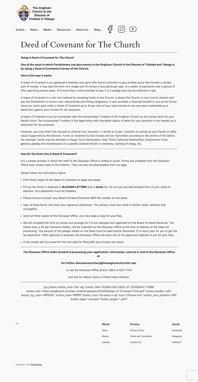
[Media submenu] (52, 29)
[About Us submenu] (89, 29)
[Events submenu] (26, 29)
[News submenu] (39, 29)
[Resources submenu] (71, 29)
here (124, 164)
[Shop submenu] (102, 29)
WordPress (36, 364)
